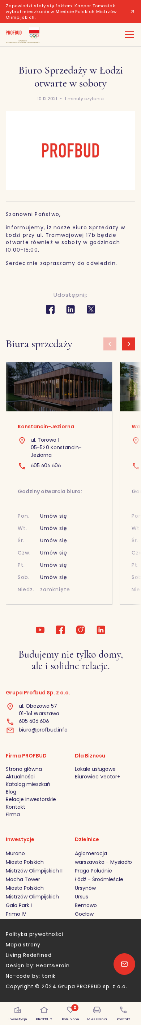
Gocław (84, 914)
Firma (13, 814)
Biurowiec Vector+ (97, 776)
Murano (15, 853)
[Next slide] (128, 343)
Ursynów (85, 888)
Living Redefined (28, 955)
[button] (128, 34)
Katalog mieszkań (28, 784)
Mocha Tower (23, 879)
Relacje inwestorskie (31, 799)
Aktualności (20, 776)
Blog (11, 791)
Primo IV (16, 914)
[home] (22, 34)
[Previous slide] (109, 343)
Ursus (81, 896)
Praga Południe (93, 870)
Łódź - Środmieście (99, 879)
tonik (49, 976)
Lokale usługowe (95, 769)
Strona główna (24, 769)
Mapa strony (23, 944)
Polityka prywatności (34, 934)
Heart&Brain (52, 965)
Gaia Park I (19, 905)
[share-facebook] (50, 309)
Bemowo (86, 905)
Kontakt (15, 806)
